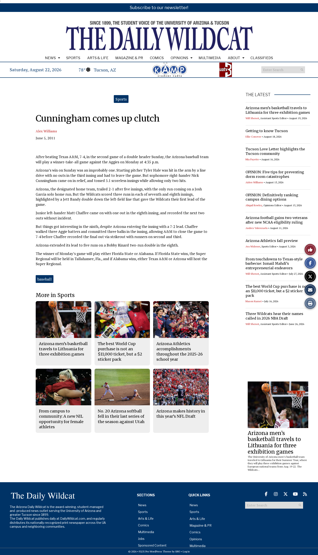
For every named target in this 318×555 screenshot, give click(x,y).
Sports (73, 58)
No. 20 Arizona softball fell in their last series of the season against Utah (121, 416)
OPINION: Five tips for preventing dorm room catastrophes (275, 174)
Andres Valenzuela (257, 228)
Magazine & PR (129, 58)
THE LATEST (258, 94)
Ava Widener (253, 246)
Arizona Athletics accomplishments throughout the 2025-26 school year (179, 351)
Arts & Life (97, 58)
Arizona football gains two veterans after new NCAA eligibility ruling (277, 220)
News (50, 58)
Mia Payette (252, 159)
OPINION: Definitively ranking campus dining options (272, 197)
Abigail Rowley (254, 205)
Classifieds (262, 58)
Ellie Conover (253, 136)
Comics (157, 58)
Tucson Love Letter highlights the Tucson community (275, 151)
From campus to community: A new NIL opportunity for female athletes (61, 419)
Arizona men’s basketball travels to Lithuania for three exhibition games (278, 110)
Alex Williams (46, 131)
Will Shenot (252, 118)
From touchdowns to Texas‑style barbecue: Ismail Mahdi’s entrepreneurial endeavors (274, 263)
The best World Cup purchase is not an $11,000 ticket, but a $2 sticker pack (277, 291)
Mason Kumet (254, 301)
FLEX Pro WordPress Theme (155, 551)
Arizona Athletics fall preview (272, 241)
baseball (44, 279)
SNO (177, 551)
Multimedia (210, 58)
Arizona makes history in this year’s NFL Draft (180, 414)
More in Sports (55, 295)
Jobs (141, 538)
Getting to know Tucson (267, 131)
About (234, 58)
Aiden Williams (254, 182)
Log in (186, 551)
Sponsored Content (152, 545)
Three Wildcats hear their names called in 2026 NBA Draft (274, 316)
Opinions (179, 58)
